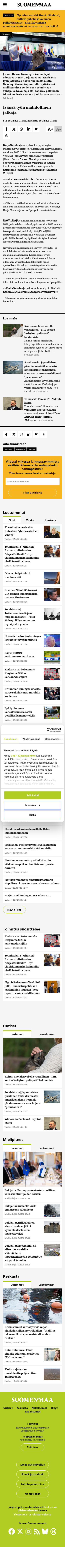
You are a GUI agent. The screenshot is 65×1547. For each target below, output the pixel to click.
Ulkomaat (6, 34)
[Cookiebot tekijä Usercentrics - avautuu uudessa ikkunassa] (46, 730)
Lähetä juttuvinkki (32, 1474)
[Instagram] (29, 1533)
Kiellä (32, 814)
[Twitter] (21, 1534)
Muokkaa (30, 805)
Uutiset (8, 539)
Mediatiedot (32, 1493)
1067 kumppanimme (23, 755)
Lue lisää (50, 26)
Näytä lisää (14, 909)
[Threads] (53, 1534)
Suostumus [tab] (10, 739)
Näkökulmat (39, 1407)
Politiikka (9, 15)
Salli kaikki (32, 795)
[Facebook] (12, 1533)
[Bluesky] (46, 1534)
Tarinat (8, 888)
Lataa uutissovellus (32, 1464)
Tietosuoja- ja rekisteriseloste (32, 1514)
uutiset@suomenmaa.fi (32, 1430)
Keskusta (22, 1407)
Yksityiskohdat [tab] (31, 739)
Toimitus (32, 1447)
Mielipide (9, 1198)
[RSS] (37, 1533)
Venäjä (32, 449)
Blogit (54, 1407)
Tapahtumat (32, 1411)
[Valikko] (5, 5)
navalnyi (8, 449)
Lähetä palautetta (32, 1484)
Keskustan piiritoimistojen (37, 1508)
